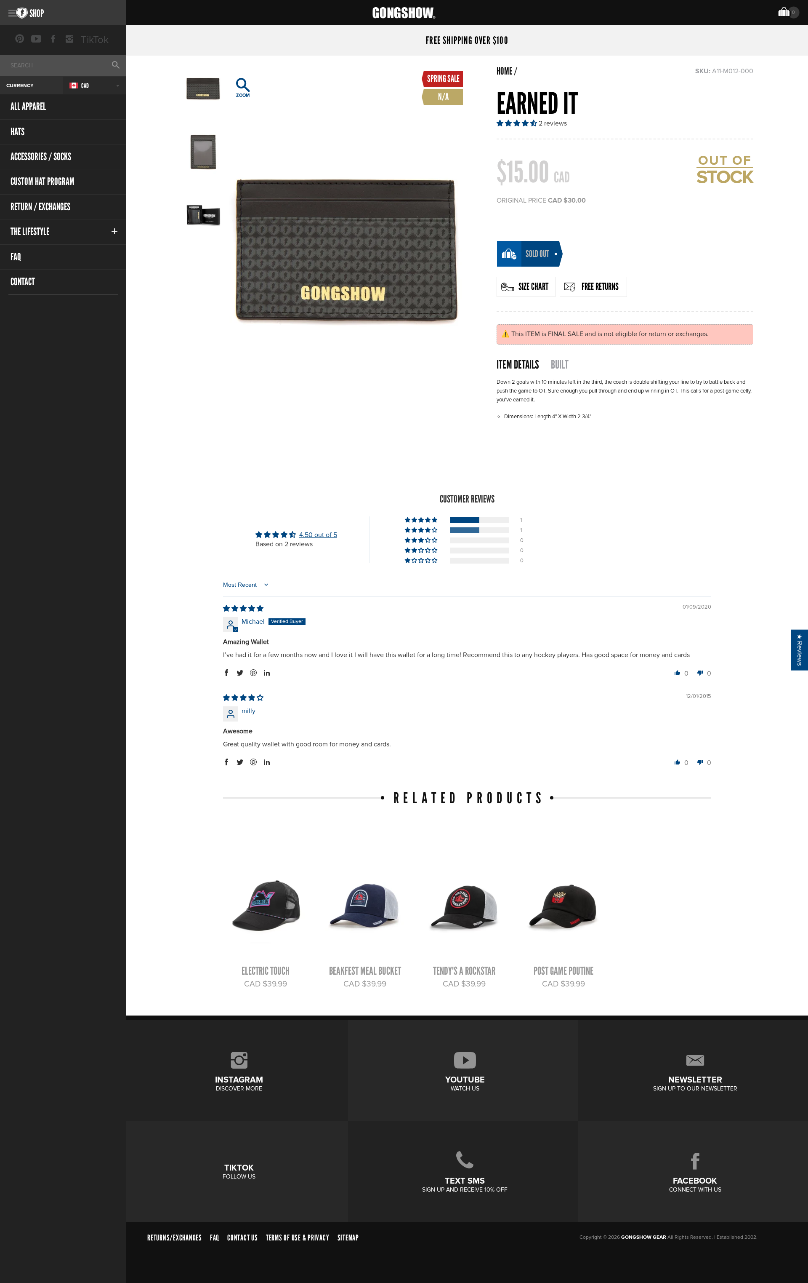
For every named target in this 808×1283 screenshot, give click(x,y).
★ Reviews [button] (799, 650)
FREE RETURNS (600, 286)
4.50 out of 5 (318, 535)
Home (504, 71)
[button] (518, 123)
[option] (346, 241)
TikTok (95, 40)
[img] (243, 608)
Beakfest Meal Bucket (365, 971)
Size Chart (533, 286)
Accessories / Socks (41, 156)
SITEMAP (348, 1238)
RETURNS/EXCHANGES (174, 1238)
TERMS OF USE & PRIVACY (298, 1238)
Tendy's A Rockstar (464, 971)
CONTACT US (242, 1238)
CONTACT (23, 281)
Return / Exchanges (40, 206)
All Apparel (28, 106)
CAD (84, 86)
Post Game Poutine (563, 971)
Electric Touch (266, 971)
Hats (17, 132)
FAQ (16, 257)
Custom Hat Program (42, 181)
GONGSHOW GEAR (643, 1237)
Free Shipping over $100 (467, 40)
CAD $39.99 (265, 984)
